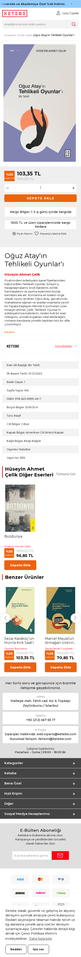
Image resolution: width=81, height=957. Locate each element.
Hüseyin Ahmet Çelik (22, 274)
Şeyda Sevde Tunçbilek (59, 648)
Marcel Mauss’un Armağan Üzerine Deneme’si (60, 640)
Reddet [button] (16, 949)
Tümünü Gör (66, 474)
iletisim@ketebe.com (54, 739)
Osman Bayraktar (15, 648)
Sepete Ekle (40, 198)
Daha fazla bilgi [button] (40, 939)
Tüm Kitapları (63, 346)
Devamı (9, 332)
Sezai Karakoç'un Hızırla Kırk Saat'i (19, 640)
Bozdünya (13, 536)
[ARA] (73, 24)
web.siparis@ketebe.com (56, 734)
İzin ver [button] (38, 949)
